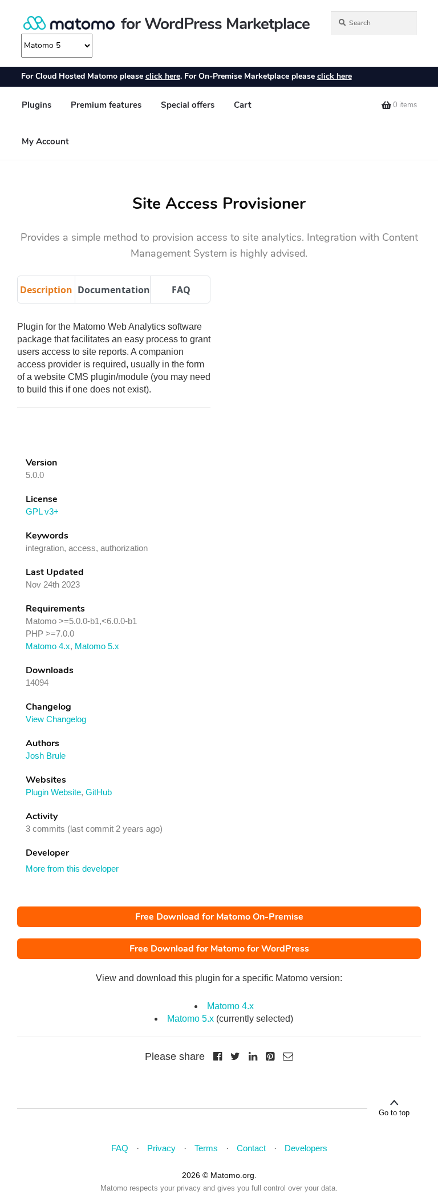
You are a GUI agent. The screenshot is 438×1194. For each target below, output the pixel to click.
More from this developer (72, 868)
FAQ (181, 290)
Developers (306, 1148)
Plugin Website (53, 792)
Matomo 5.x (97, 646)
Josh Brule (46, 755)
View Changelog (56, 719)
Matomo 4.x (48, 646)
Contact (251, 1148)
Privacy (161, 1148)
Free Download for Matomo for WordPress (219, 948)
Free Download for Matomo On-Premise (219, 916)
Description (46, 290)
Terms (206, 1148)
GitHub (99, 792)
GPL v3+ (42, 511)
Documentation (114, 290)
